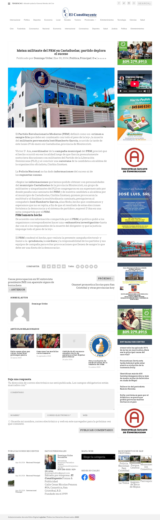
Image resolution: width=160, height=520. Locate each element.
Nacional (45, 29)
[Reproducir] (121, 91)
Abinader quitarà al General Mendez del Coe (39, 3)
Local (58, 20)
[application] (135, 83)
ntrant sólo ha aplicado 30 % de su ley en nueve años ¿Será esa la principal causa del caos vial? (28, 458)
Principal (85, 58)
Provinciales (89, 20)
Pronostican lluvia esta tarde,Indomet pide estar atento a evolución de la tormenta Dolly (28, 471)
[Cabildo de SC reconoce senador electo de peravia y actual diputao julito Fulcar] (74, 341)
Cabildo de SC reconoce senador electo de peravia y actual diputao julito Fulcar (73, 354)
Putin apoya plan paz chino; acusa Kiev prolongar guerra (20, 353)
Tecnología (121, 20)
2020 (77, 517)
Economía (48, 20)
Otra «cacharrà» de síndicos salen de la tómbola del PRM (97, 362)
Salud (142, 20)
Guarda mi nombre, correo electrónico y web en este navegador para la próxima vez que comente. (59, 422)
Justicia (114, 29)
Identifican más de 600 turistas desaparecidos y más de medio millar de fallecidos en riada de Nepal (28, 485)
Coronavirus (34, 29)
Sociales (67, 20)
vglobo (42, 517)
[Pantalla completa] (149, 91)
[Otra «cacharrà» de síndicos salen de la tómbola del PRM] (100, 345)
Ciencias (133, 20)
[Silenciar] (145, 91)
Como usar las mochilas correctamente (47, 352)
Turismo (77, 20)
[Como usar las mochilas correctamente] (48, 341)
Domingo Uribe (43, 58)
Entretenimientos (107, 20)
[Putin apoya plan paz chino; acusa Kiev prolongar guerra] (22, 341)
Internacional (15, 20)
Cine (12, 29)
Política (27, 20)
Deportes (37, 20)
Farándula (21, 29)
